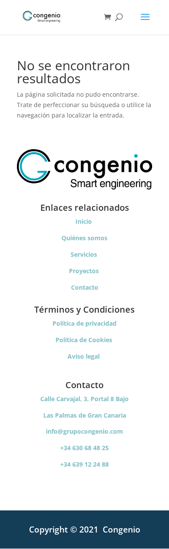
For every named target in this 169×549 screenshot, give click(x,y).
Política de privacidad (84, 323)
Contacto (84, 287)
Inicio (84, 221)
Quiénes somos (84, 238)
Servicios (85, 254)
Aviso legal (84, 356)
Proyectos (85, 271)
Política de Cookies (84, 340)
